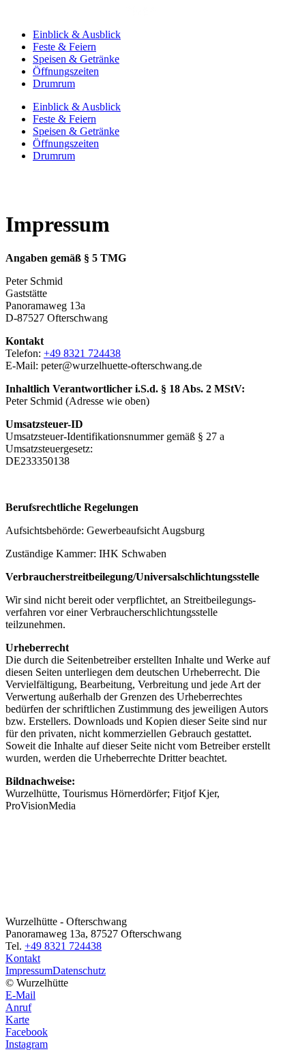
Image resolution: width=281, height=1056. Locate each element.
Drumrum (54, 83)
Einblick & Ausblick (77, 34)
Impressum (29, 970)
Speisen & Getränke (76, 59)
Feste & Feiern (64, 46)
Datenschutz (79, 970)
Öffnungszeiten (66, 71)
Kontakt (22, 958)
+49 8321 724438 (82, 353)
